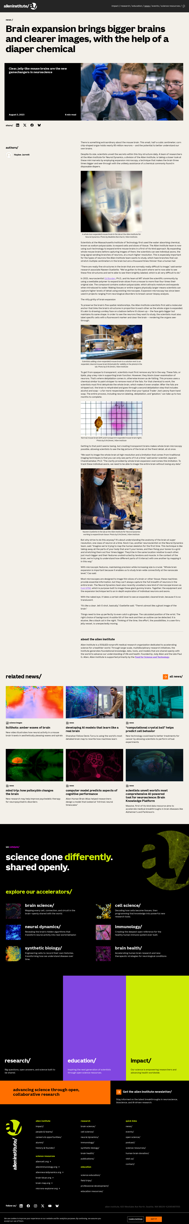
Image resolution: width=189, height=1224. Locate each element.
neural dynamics (89, 1137)
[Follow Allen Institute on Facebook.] (28, 1205)
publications (87, 1159)
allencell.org (42, 1162)
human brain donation (137, 1154)
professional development (94, 1186)
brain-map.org (43, 1183)
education (137, 6)
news (147, 6)
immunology (87, 1143)
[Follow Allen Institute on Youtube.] (49, 1205)
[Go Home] (16, 1145)
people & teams (44, 1132)
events (155, 6)
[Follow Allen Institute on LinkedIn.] (21, 1205)
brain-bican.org (43, 1178)
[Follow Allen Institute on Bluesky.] (57, 1205)
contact (130, 1164)
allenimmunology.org (46, 1167)
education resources (91, 1191)
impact (115, 6)
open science (132, 1137)
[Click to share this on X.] (24, 125)
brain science (87, 1127)
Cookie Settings (135, 1219)
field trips (86, 1181)
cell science (87, 1132)
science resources (170, 6)
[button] (116, 6)
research (125, 6)
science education (90, 1175)
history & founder (45, 1148)
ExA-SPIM (86, 588)
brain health (87, 1154)
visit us (129, 1159)
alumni (39, 1143)
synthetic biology (89, 1148)
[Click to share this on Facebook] (32, 125)
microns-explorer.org (47, 1189)
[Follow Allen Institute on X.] (42, 1205)
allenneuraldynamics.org (48, 1173)
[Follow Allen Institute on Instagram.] (35, 1205)
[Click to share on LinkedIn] (17, 125)
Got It (154, 1219)
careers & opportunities (48, 1137)
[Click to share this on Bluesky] (39, 125)
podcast (130, 1143)
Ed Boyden (110, 279)
